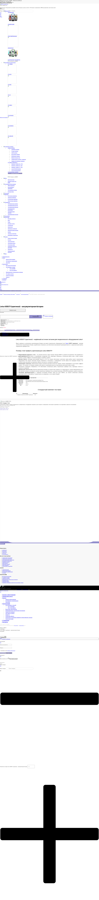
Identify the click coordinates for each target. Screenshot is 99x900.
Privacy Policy (19, 589)
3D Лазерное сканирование (11, 261)
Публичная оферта (5, 581)
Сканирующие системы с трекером (19, 159)
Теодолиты (6, 193)
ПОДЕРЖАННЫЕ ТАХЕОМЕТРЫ (14, 59)
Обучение (8, 262)
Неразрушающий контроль (11, 252)
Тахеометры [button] (7, 11)
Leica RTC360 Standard (16, 170)
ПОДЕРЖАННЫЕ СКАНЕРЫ (13, 172)
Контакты (4, 279)
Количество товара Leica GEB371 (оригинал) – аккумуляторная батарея (13, 356)
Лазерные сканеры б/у (15, 173)
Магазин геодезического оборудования (9, 294)
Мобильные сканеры (16, 156)
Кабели (9, 232)
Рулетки (9, 239)
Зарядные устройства (12, 228)
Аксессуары (18, 294)
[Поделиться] (2, 662)
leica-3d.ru (4, 553)
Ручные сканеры (15, 151)
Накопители (10, 227)
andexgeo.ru (4, 550)
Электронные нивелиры (12, 200)
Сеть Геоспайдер (13, 270)
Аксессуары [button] (6, 217)
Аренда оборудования (10, 259)
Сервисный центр (5, 256)
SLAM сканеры (14, 152)
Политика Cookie (5, 580)
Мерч (5, 253)
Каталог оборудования (8, 594)
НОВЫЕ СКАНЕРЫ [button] (11, 148)
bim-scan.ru (4, 551)
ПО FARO (9, 84)
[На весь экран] (1, 662)
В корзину (35, 316)
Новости (7, 277)
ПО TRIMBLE (10, 64)
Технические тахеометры (7, 558)
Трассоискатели (11, 241)
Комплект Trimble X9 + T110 (17, 165)
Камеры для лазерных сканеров (18, 161)
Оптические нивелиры (12, 195)
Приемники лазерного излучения (12, 247)
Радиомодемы (11, 191)
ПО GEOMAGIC (10, 125)
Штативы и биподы (11, 218)
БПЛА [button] (5, 178)
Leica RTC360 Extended (16, 168)
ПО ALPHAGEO (10, 115)
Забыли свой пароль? (11, 650)
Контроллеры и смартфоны (11, 188)
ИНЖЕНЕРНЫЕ (10, 48)
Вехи (9, 220)
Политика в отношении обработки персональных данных (12, 582)
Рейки (9, 222)
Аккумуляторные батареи (13, 230)
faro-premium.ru (5, 554)
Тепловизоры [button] (7, 202)
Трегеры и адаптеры (12, 233)
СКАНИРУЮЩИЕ (11, 24)
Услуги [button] (3, 257)
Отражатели (10, 225)
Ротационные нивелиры (12, 199)
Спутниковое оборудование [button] (10, 184)
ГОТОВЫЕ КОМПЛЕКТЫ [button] (12, 162)
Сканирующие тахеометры (7, 557)
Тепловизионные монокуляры (11, 209)
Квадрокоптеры (11, 179)
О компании (4, 278)
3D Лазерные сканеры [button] (8, 146)
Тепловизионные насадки (13, 214)
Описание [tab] (4, 332)
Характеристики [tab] (5, 333)
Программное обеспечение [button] (10, 62)
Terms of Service (25, 589)
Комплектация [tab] (5, 335)
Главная (1, 294)
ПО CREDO (10, 105)
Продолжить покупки (13, 658)
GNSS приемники (11, 185)
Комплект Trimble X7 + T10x (17, 167)
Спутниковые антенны (12, 190)
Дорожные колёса (11, 243)
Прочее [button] (6, 236)
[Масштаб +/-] (0, 662)
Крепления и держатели (13, 235)
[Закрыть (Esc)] (3, 662)
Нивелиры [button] (6, 194)
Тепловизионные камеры (13, 203)
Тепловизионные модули (13, 205)
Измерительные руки (16, 157)
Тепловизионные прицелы (11, 212)
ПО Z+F (9, 94)
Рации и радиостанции (12, 238)
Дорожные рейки (11, 244)
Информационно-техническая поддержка (14, 272)
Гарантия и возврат (10, 275)
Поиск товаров (3, 668)
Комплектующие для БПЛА (12, 182)
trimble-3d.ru (4, 552)
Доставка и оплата (10, 273)
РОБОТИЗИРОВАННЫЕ (12, 36)
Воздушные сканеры (16, 154)
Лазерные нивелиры (12, 197)
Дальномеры (7, 216)
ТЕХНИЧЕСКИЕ (11, 12)
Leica (67, 343)
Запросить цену (12, 310)
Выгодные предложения (11, 265)
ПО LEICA (9, 74)
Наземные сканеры (15, 149)
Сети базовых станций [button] (10, 267)
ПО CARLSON (10, 136)
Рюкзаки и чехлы (11, 223)
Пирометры (10, 249)
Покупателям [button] (5, 264)
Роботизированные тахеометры (8, 559)
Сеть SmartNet (12, 268)
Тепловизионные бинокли (13, 207)
